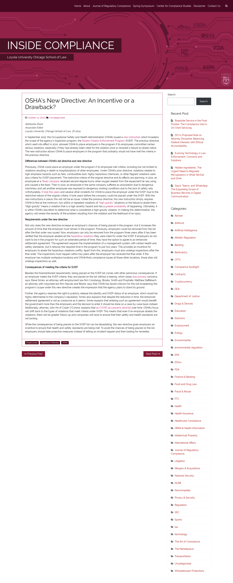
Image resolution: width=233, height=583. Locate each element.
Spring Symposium (143, 6)
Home (77, 6)
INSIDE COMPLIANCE (60, 45)
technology (181, 534)
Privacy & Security (185, 497)
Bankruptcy (181, 252)
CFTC (178, 259)
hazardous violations (82, 236)
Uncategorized (57, 117)
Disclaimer (199, 6)
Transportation (183, 556)
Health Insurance (184, 413)
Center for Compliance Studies (174, 6)
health (178, 406)
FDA (177, 369)
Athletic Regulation (185, 237)
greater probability (115, 206)
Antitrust (179, 223)
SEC (177, 512)
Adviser (179, 215)
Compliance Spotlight (187, 267)
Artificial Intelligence (186, 230)
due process (139, 276)
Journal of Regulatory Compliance (111, 6)
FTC (177, 398)
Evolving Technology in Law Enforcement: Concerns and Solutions (188, 157)
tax (176, 527)
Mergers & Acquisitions (187, 468)
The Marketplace (184, 549)
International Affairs (185, 442)
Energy (179, 333)
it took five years (51, 192)
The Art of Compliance (187, 541)
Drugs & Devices (184, 303)
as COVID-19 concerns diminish (113, 307)
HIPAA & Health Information (190, 428)
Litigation (180, 461)
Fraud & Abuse (183, 391)
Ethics (178, 362)
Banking (179, 245)
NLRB (178, 483)
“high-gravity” (106, 202)
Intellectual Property (186, 435)
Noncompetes (183, 490)
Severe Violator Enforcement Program (103, 140)
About (86, 6)
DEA (177, 289)
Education (180, 311)
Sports (178, 519)
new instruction (131, 137)
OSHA (65, 343)
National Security (184, 475)
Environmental (183, 340)
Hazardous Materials (50, 343)
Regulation (181, 505)
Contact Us (214, 6)
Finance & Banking (185, 376)
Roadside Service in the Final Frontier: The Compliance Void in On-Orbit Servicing (189, 124)
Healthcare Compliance (188, 420)
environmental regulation (188, 347)
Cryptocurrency (183, 281)
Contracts (180, 274)
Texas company (51, 181)
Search (172, 94)
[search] (226, 6)
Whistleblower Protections (189, 571)
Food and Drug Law (186, 384)
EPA (177, 355)
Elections (180, 318)
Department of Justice (187, 296)
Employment (32, 343)
